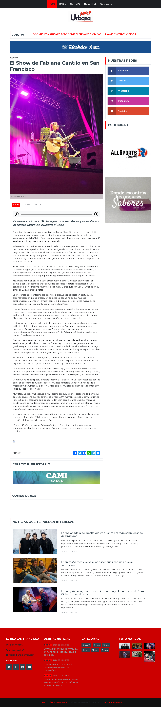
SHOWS (16, 205)
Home (52, 4)
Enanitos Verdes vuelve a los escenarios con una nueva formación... (58, 667)
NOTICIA (47, 645)
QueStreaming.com (112, 702)
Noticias (75, 4)
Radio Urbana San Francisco (55, 702)
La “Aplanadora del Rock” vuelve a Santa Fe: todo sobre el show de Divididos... (60, 652)
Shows (96, 645)
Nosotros (90, 4)
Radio (62, 4)
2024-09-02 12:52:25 (31, 204)
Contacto (106, 4)
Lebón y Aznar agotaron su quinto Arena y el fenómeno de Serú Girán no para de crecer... (61, 682)
